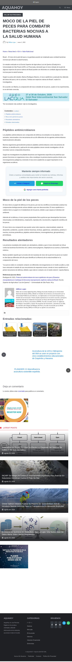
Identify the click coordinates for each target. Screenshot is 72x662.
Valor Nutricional (13, 15)
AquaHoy (12, 7)
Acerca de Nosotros (20, 656)
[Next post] (68, 370)
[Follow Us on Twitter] (55, 624)
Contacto (38, 656)
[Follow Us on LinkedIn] (59, 624)
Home (5, 51)
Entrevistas (30, 643)
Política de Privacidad (49, 656)
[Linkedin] (5, 313)
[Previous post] (4, 354)
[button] (60, 7)
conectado (21, 391)
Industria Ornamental (33, 640)
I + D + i (29, 622)
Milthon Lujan (12, 42)
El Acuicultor (31, 633)
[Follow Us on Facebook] (52, 624)
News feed (12, 51)
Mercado (30, 629)
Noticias (29, 626)
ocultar (16, 111)
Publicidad (31, 656)
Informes (30, 636)
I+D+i (19, 51)
